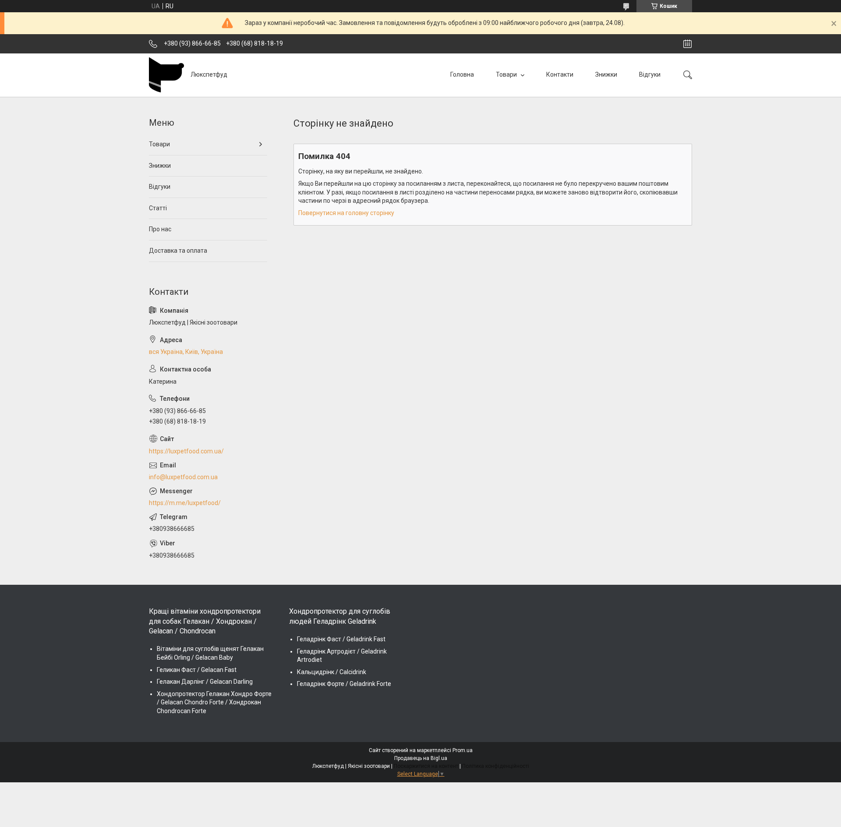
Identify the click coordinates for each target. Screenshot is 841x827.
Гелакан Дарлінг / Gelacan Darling (205, 681)
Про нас (160, 229)
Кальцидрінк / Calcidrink (331, 671)
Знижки (606, 74)
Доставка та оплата (178, 250)
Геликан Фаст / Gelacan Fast (197, 669)
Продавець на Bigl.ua (420, 758)
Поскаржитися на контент (426, 766)
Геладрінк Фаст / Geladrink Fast (341, 639)
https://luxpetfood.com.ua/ (186, 451)
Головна (462, 74)
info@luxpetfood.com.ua (183, 477)
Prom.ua (462, 750)
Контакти (559, 74)
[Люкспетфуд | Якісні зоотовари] (166, 74)
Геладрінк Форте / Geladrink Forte (344, 683)
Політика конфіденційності (495, 766)
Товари (507, 74)
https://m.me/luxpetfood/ (185, 502)
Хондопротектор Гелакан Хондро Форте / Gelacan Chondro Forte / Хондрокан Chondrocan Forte (214, 702)
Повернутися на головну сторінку (346, 212)
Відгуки (650, 74)
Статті (158, 208)
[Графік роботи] (687, 43)
